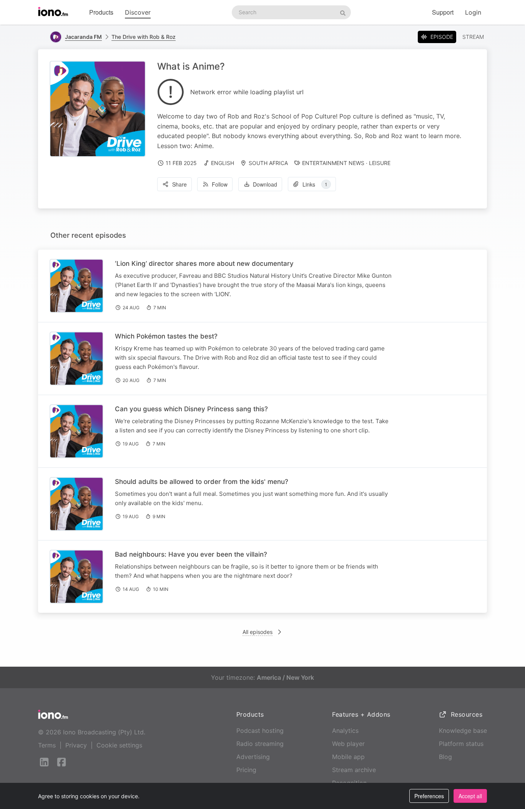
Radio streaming (260, 743)
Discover (138, 12)
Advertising (253, 757)
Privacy (76, 745)
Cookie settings (119, 745)
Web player (348, 743)
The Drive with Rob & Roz (143, 36)
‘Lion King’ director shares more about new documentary (204, 263)
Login (473, 12)
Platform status (461, 743)
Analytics (345, 730)
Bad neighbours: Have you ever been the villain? (191, 554)
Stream (473, 36)
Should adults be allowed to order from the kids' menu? (201, 481)
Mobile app (348, 757)
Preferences (429, 796)
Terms (47, 745)
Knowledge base (463, 730)
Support (443, 12)
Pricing (246, 770)
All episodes (257, 632)
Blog (445, 757)
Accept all (470, 796)
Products (101, 12)
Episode (441, 36)
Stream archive (354, 770)
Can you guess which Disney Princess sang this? (191, 409)
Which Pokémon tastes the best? (166, 336)
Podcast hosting (260, 730)
